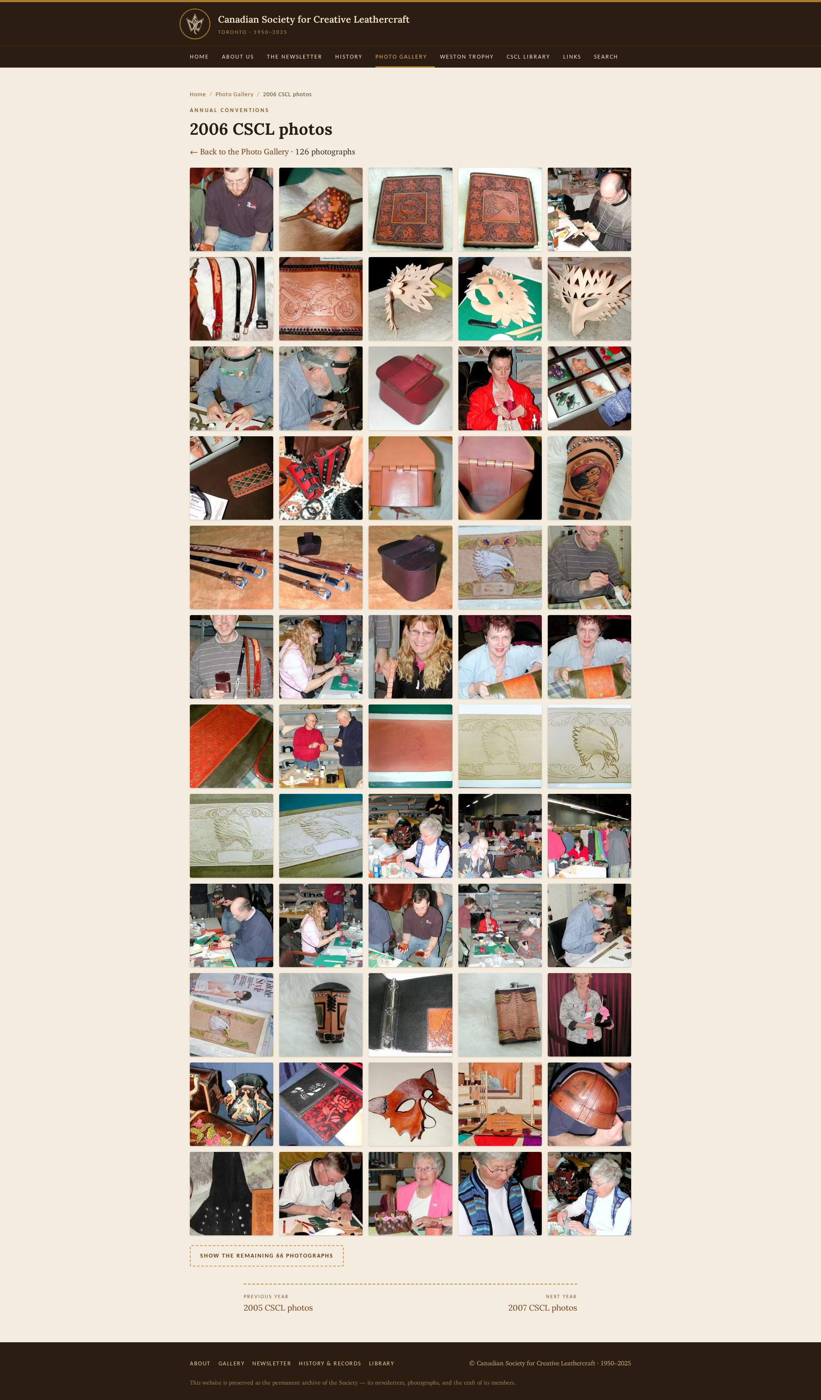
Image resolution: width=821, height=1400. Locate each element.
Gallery (232, 1363)
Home (199, 56)
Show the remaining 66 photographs (267, 1255)
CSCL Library (528, 56)
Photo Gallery (401, 56)
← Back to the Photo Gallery (239, 149)
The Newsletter (294, 56)
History (349, 56)
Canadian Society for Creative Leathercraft (314, 19)
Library (382, 1363)
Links (572, 56)
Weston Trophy (467, 56)
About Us (238, 56)
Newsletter (271, 1363)
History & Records (330, 1363)
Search (606, 56)
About (200, 1363)
